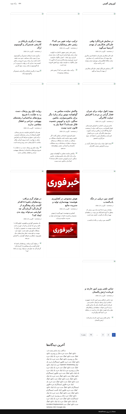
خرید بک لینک (54, 356)
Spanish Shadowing (67, 365)
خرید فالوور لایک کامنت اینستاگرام (58, 390)
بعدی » (83, 335)
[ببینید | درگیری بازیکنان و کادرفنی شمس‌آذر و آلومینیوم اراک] (27, 25)
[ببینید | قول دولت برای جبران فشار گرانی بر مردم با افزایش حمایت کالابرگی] (99, 95)
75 (91, 335)
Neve (114, 411)
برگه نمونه (13, 3)
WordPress (102, 411)
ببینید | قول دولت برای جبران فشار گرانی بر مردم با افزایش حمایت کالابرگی (99, 114)
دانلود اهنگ (73, 396)
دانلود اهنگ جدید (70, 353)
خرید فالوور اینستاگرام (60, 362)
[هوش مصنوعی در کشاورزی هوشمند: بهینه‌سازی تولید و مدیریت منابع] (63, 182)
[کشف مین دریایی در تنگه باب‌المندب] (99, 182)
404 (20, 3)
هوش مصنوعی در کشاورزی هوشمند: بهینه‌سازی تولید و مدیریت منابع (64, 201)
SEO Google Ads (59, 407)
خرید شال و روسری (57, 353)
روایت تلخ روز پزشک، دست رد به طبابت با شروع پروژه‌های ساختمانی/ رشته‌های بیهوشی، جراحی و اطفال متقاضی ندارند (27, 118)
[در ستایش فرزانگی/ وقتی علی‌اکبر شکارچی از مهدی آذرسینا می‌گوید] (99, 25)
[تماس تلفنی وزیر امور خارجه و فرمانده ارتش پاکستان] (99, 272)
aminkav (109, 51)
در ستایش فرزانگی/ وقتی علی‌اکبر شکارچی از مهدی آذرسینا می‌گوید (101, 44)
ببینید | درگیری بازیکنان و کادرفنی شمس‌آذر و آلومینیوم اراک (27, 44)
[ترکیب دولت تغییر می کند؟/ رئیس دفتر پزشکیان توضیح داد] (63, 25)
